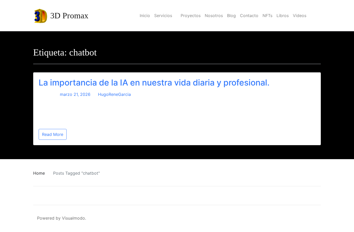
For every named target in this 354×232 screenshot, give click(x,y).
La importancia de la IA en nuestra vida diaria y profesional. (154, 83)
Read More (52, 134)
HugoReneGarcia (114, 94)
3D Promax (69, 15)
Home (39, 173)
